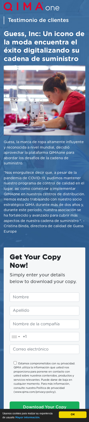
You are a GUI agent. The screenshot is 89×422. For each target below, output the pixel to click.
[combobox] (15, 336)
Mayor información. (27, 417)
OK (73, 414)
